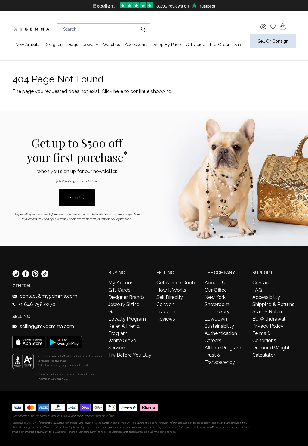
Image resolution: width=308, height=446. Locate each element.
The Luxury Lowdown (217, 315)
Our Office (216, 290)
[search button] (140, 29)
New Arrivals (27, 44)
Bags (73, 44)
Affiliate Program (223, 348)
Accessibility (266, 297)
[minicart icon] (283, 26)
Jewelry (90, 44)
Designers (54, 44)
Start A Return (268, 311)
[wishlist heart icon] (273, 26)
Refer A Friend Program (124, 329)
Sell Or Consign (273, 41)
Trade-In (165, 311)
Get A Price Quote (176, 283)
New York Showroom (217, 300)
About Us (215, 283)
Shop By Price (167, 44)
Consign (165, 304)
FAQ (257, 290)
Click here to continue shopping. (137, 91)
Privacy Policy (267, 326)
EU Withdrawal (268, 319)
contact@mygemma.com (48, 296)
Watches (111, 44)
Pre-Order (219, 44)
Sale (238, 44)
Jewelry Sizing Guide (124, 308)
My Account (121, 283)
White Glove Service (122, 344)
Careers (213, 340)
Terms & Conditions (264, 336)
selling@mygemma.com (47, 326)
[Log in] (263, 27)
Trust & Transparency (220, 358)
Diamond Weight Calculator (271, 351)
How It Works (171, 290)
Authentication (221, 333)
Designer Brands (126, 297)
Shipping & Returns (273, 304)
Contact (261, 283)
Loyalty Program (127, 319)
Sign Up (77, 197)
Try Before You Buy (129, 355)
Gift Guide (195, 44)
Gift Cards (119, 290)
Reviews (165, 319)
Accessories (137, 44)
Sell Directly (169, 297)
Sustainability (219, 326)
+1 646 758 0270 (37, 304)
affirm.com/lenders (55, 427)
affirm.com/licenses (162, 431)
